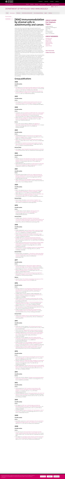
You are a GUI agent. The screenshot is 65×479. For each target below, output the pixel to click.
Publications (18, 13)
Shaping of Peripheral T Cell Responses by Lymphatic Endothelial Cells (28, 294)
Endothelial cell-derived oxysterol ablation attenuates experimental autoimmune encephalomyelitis (29, 143)
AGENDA (48, 4)
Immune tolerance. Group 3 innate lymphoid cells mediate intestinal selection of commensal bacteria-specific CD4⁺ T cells (29, 334)
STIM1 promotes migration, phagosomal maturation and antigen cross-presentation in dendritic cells (28, 266)
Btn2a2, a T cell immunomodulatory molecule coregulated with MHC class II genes (29, 303)
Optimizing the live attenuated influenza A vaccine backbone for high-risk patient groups (30, 164)
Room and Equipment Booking (38, 13)
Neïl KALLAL (48, 44)
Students (52, 1)
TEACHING (31, 4)
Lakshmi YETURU (49, 45)
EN (58, 6)
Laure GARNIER (48, 39)
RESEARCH (36, 4)
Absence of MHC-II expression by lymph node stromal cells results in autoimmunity (29, 231)
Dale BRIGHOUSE (49, 38)
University (40, 1)
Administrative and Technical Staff (27, 13)
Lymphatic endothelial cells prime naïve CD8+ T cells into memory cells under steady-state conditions (29, 194)
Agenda (46, 13)
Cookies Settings (43, 476)
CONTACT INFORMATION (55, 4)
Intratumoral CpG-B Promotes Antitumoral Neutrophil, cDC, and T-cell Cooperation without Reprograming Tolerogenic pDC (29, 239)
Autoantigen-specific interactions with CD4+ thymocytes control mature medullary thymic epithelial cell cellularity (29, 437)
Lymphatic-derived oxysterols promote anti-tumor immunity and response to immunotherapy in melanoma (29, 102)
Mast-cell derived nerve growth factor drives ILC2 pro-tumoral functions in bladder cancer (29, 92)
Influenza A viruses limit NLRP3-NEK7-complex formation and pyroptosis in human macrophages (29, 191)
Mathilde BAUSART (49, 43)
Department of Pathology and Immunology (26, 9)
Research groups (12, 13)
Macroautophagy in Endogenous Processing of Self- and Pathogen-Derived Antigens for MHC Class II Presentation (29, 343)
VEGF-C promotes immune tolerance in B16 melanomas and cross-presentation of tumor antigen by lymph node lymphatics (28, 389)
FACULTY (27, 4)
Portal (53, 6)
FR (57, 6)
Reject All (49, 476)
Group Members (7, 18)
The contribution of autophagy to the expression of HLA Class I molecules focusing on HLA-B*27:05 (29, 279)
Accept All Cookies (56, 476)
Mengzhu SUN (48, 41)
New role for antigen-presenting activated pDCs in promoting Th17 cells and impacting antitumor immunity (29, 338)
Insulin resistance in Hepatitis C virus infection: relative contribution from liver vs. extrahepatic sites (28, 200)
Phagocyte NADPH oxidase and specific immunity (32, 330)
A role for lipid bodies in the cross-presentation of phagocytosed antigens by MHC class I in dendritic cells (29, 421)
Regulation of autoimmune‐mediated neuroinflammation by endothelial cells (28, 124)
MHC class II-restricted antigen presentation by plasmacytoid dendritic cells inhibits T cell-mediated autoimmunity (28, 406)
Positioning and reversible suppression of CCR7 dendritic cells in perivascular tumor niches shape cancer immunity (30, 88)
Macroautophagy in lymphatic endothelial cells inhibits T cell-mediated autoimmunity (29, 180)
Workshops (50, 13)
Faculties (46, 1)
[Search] (55, 6)
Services (57, 1)
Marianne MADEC (49, 42)
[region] (32, 476)
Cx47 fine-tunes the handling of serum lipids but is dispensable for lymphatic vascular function (29, 273)
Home (7, 13)
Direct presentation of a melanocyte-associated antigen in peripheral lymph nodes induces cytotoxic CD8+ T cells (28, 432)
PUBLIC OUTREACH (43, 4)
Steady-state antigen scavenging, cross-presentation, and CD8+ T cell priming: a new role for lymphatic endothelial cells (30, 361)
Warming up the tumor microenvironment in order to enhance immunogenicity (27, 211)
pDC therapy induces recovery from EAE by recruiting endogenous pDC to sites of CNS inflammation (28, 310)
